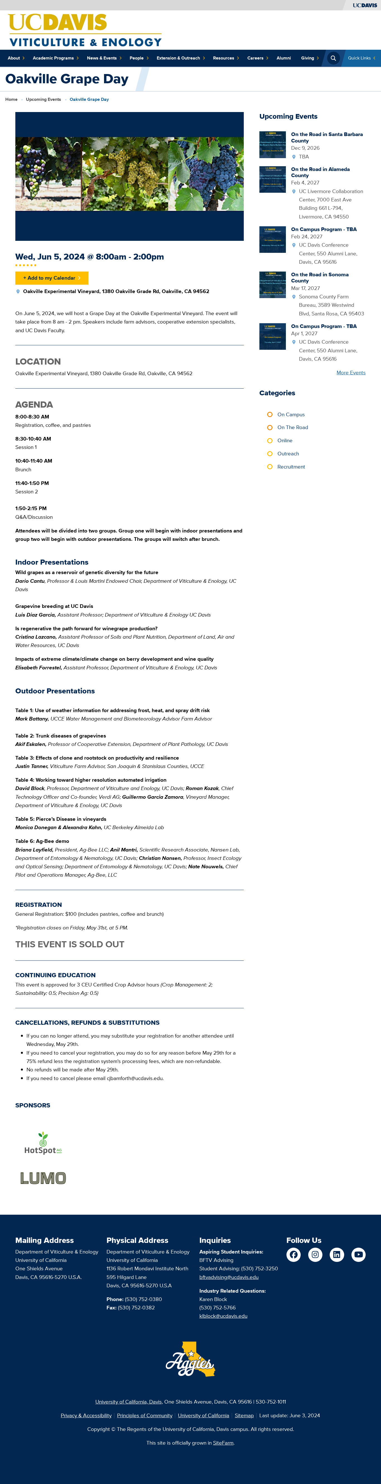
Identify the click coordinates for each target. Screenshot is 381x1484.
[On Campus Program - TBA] (272, 239)
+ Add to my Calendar (49, 278)
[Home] (84, 29)
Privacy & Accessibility (86, 1415)
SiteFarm (223, 1443)
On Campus (291, 414)
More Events (351, 372)
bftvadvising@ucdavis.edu (229, 1277)
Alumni (284, 58)
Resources (223, 58)
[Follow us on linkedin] (337, 1255)
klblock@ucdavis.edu (223, 1316)
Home (11, 99)
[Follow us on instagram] (315, 1255)
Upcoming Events (43, 99)
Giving (307, 58)
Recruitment (291, 466)
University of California (203, 1415)
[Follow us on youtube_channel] (358, 1255)
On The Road (293, 427)
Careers (255, 58)
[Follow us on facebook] (293, 1255)
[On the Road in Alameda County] (272, 179)
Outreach (288, 453)
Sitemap (244, 1415)
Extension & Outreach (178, 58)
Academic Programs (53, 58)
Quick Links (359, 58)
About (14, 58)
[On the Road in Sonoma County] (272, 284)
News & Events (102, 58)
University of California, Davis (128, 1401)
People (137, 58)
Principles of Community (144, 1415)
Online (285, 440)
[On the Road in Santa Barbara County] (272, 144)
